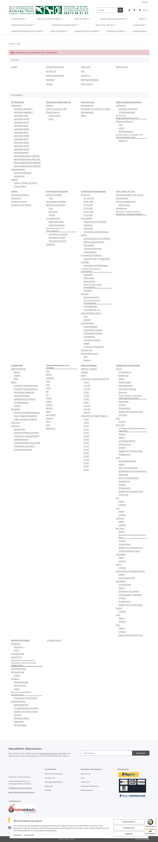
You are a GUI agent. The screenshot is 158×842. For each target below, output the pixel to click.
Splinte (83, 115)
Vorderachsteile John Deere (129, 551)
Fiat (117, 498)
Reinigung (15, 679)
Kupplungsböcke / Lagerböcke (130, 595)
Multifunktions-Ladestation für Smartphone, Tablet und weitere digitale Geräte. (23, 662)
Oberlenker (88, 225)
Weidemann (50, 428)
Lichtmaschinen (125, 444)
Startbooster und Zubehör (21, 205)
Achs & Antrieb (54, 115)
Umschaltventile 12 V (92, 310)
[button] (129, 10)
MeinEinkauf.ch (122, 67)
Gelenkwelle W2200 (21, 129)
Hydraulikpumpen (126, 385)
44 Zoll (86, 463)
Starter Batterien (90, 252)
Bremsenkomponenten (127, 461)
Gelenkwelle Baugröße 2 (23, 112)
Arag (120, 125)
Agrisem (17, 372)
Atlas (48, 371)
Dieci (48, 385)
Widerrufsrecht (87, 84)
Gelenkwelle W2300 (21, 136)
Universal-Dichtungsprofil (94, 347)
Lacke (51, 119)
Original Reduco (20, 186)
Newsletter (50, 80)
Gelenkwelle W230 (21, 132)
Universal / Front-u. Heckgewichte (97, 259)
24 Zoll (86, 433)
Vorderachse (123, 495)
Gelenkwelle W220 (21, 126)
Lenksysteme (16, 198)
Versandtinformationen (55, 67)
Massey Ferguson (52, 112)
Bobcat (48, 374)
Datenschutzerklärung (49, 753)
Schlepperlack (86, 350)
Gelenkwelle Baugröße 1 (23, 109)
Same (118, 615)
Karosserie (123, 392)
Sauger (16, 689)
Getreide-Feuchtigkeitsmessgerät (26, 412)
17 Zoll (86, 396)
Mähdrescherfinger (56, 222)
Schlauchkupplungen (127, 112)
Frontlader (85, 262)
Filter (86, 357)
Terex (48, 422)
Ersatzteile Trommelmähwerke (25, 389)
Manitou (49, 408)
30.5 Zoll (87, 412)
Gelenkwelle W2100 (21, 122)
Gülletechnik (121, 105)
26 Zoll (86, 436)
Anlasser (122, 434)
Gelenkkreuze (19, 176)
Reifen (83, 375)
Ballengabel (88, 274)
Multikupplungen (90, 306)
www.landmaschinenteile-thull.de (22, 792)
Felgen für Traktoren (89, 369)
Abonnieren (140, 753)
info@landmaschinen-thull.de (20, 788)
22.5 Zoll (87, 406)
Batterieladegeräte (21, 705)
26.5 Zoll (87, 409)
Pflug (16, 379)
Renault (119, 608)
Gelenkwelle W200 (21, 115)
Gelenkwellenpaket (21, 152)
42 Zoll (86, 459)
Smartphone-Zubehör (92, 340)
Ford (117, 508)
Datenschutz (29, 835)
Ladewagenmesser (21, 439)
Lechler (121, 128)
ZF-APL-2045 (88, 211)
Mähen (14, 382)
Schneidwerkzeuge (21, 402)
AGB (82, 71)
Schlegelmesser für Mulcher (25, 399)
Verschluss (123, 415)
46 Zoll (86, 466)
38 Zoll (86, 456)
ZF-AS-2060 (88, 215)
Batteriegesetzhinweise (90, 80)
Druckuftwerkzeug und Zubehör (26, 708)
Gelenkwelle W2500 (21, 146)
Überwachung (121, 208)
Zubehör (17, 406)
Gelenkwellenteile (18, 169)
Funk (85, 316)
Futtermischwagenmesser (126, 201)
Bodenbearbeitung (18, 369)
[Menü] (154, 819)
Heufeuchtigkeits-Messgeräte (25, 416)
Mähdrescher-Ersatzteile (55, 205)
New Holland (51, 415)
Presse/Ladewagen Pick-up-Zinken (27, 443)
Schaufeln (87, 290)
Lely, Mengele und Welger (56, 201)
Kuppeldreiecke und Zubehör (95, 222)
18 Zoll (86, 399)
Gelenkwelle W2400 (21, 142)
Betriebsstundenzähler (23, 173)
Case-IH (119, 369)
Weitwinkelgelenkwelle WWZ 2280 (27, 159)
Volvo (48, 425)
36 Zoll (86, 453)
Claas (51, 198)
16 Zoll (86, 392)
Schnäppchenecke (54, 640)
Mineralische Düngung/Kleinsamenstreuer (127, 116)
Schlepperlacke (124, 408)
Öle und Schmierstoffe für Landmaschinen (21, 693)
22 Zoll (86, 429)
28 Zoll (86, 439)
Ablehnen (129, 834)
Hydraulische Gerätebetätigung (96, 265)
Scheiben (122, 405)
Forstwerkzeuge (122, 198)
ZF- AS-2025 (88, 205)
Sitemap (49, 84)
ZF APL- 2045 (88, 201)
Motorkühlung (124, 481)
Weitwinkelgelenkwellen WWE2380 (27, 163)
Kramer (49, 398)
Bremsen (49, 105)
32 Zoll (86, 446)
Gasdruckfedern (125, 382)
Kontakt (145, 2)
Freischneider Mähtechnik (24, 392)
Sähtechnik (15, 422)
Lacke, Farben (16, 657)
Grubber (17, 375)
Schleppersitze (89, 337)
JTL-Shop (146, 839)
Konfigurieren (129, 828)
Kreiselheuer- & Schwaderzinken (26, 436)
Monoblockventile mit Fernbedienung (92, 301)
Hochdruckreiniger (21, 682)
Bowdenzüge (124, 375)
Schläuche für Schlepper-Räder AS (94, 416)
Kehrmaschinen (20, 685)
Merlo (48, 411)
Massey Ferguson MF (127, 578)
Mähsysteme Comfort (57, 237)
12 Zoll (86, 382)
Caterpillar (50, 378)
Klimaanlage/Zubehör (127, 441)
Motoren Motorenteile (89, 353)
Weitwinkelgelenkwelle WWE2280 (27, 156)
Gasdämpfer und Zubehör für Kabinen (96, 109)
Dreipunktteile (86, 218)
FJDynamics (123, 141)
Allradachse (85, 195)
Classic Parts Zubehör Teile (56, 109)
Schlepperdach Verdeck (93, 333)
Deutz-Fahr (120, 425)
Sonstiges (17, 715)
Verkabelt (87, 320)
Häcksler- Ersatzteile (54, 195)
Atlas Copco (18, 647)
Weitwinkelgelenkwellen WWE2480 (27, 166)
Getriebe (14, 179)
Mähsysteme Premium (57, 241)
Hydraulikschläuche (91, 297)
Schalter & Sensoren (19, 201)
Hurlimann (120, 518)
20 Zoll (86, 402)
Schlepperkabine (87, 323)
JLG (47, 395)
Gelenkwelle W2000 (21, 119)
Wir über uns (51, 71)
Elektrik (84, 235)
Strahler (17, 675)
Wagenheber (19, 721)
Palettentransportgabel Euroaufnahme (93, 286)
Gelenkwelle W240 (21, 139)
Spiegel (86, 343)
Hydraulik (84, 294)
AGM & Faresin (124, 205)
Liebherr (49, 405)
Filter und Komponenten (128, 468)
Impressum (17, 835)
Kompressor (15, 644)
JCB (47, 391)
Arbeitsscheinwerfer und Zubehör (97, 238)
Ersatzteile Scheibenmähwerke (26, 385)
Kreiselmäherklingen (22, 396)
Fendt (48, 388)
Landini (119, 564)
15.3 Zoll (87, 385)
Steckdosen (50, 244)
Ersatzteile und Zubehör (58, 234)
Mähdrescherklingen (57, 225)
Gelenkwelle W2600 (21, 149)
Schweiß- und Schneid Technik (26, 711)
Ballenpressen (19, 429)
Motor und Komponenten (128, 478)
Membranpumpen (126, 131)
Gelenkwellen (16, 105)
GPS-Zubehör (89, 245)
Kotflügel (84, 372)
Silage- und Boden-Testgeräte (25, 419)
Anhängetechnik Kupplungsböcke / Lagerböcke (132, 429)
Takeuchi (49, 418)
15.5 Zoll (87, 389)
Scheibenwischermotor (93, 248)
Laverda (52, 215)
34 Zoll (86, 449)
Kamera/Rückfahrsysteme (91, 313)
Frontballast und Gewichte (91, 255)
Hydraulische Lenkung (127, 389)
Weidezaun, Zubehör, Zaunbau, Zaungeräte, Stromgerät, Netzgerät (129, 212)
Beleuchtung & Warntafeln (94, 242)
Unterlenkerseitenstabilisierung (96, 232)
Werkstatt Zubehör (18, 701)
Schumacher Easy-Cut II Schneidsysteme (55, 229)
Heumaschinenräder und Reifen (26, 433)
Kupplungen (123, 474)
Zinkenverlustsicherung (23, 449)
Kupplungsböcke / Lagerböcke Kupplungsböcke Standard (130, 397)
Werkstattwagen (20, 725)
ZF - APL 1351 (89, 198)
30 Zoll (86, 443)
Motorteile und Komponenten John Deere (132, 536)
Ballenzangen (89, 278)
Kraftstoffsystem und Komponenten (132, 471)
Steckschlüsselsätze (21, 718)
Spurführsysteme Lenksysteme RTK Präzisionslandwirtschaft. (129, 136)
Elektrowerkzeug (17, 672)
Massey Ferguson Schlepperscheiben (130, 571)
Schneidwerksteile (53, 218)
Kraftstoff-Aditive (17, 654)
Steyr (118, 625)
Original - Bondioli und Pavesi (25, 183)
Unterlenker (88, 228)
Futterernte (15, 426)
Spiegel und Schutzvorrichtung (131, 411)
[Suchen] (120, 10)
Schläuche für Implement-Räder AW (95, 379)
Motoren (87, 360)
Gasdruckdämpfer (91, 326)
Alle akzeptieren (129, 822)
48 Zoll (86, 470)
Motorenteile (124, 401)
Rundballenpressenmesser (24, 446)
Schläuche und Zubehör (128, 109)
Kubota (49, 401)
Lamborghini (121, 554)
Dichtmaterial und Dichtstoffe (25, 698)
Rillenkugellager (87, 112)
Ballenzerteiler (89, 281)
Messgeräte (15, 409)
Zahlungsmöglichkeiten (55, 75)
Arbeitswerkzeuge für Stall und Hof (129, 195)
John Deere (53, 211)
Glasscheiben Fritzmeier (93, 330)
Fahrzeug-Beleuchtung (20, 195)
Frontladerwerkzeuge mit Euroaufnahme (90, 270)
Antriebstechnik (87, 105)
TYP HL (16, 650)
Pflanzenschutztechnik (124, 121)
